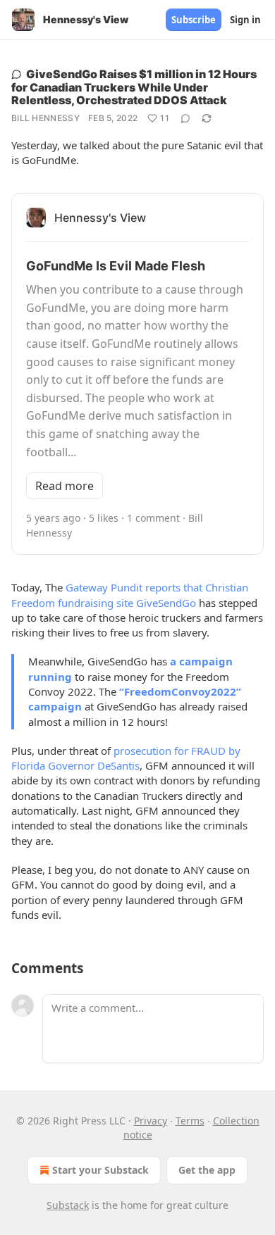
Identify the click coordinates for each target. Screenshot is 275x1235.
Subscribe (193, 19)
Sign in (245, 19)
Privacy (150, 1120)
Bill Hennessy (45, 118)
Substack (68, 1205)
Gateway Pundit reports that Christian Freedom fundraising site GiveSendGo (129, 594)
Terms (190, 1120)
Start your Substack (100, 1170)
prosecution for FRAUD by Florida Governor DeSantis (125, 758)
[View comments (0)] (185, 118)
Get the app (207, 1170)
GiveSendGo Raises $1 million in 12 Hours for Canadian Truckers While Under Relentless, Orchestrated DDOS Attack (134, 87)
